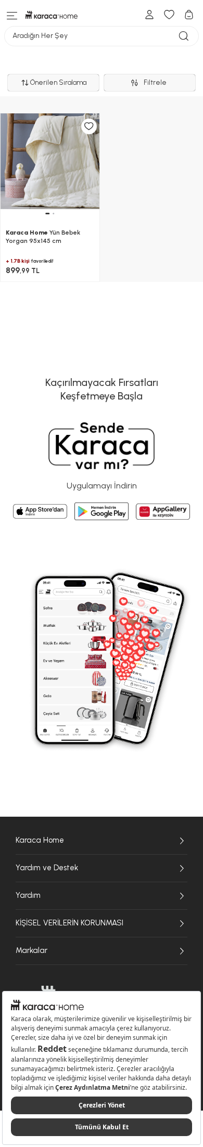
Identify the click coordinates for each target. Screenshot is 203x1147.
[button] (47, 213)
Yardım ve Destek (47, 867)
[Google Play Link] (101, 511)
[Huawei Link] (163, 511)
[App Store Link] (40, 511)
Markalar (31, 950)
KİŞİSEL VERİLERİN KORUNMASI (69, 922)
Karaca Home (40, 840)
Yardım (28, 895)
